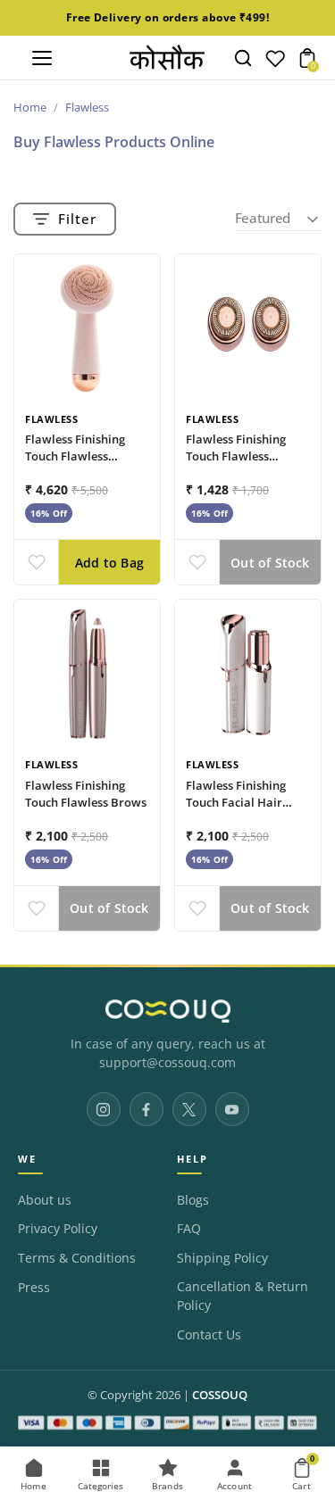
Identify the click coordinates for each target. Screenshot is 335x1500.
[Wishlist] (275, 62)
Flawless (51, 419)
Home (29, 107)
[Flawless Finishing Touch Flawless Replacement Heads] (248, 327)
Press (34, 1288)
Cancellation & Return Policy (242, 1296)
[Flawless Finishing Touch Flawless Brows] (87, 672)
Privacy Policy (57, 1229)
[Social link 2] (146, 1109)
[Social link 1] (104, 1109)
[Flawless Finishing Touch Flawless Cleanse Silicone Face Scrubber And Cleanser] (87, 327)
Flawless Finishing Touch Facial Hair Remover (236, 802)
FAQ (189, 1229)
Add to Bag (109, 562)
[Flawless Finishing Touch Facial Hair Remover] (248, 672)
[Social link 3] (189, 1109)
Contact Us (209, 1335)
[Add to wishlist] (36, 562)
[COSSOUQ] (167, 1011)
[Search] (243, 58)
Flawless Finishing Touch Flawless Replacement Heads (240, 456)
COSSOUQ (219, 1395)
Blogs (193, 1200)
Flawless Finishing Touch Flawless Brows (86, 793)
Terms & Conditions (77, 1258)
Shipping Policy (222, 1258)
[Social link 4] (232, 1109)
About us (44, 1200)
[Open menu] (42, 58)
